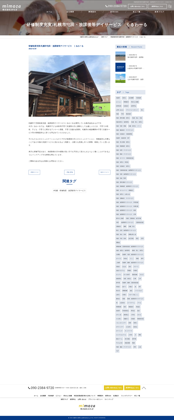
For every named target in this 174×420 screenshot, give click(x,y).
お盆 (140, 347)
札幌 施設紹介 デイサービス (124, 130)
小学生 (133, 314)
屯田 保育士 (127, 278)
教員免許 (128, 114)
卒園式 (129, 270)
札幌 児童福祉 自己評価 (133, 218)
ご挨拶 (118, 262)
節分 (130, 266)
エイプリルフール (121, 335)
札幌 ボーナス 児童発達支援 (124, 158)
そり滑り (118, 318)
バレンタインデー (121, 323)
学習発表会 (125, 310)
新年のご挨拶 (120, 218)
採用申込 (133, 106)
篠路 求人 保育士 (137, 250)
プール (139, 302)
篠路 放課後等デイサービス (135, 298)
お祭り (118, 294)
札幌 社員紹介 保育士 (123, 166)
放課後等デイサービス (127, 222)
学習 (122, 114)
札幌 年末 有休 (121, 238)
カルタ (141, 274)
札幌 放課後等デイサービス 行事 (126, 214)
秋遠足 (138, 306)
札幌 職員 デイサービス (123, 154)
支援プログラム (120, 270)
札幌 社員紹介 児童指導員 (124, 134)
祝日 (125, 306)
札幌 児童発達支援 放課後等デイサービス (128, 170)
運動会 (118, 242)
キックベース (128, 330)
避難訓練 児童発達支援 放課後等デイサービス (129, 246)
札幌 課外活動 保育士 (123, 118)
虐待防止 (126, 314)
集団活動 (134, 274)
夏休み (118, 298)
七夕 (117, 351)
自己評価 (131, 238)
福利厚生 (118, 278)
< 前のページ (34, 172)
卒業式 (135, 270)
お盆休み (122, 302)
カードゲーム (131, 302)
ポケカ (139, 314)
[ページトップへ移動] (144, 388)
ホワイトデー (120, 327)
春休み (135, 327)
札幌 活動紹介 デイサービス (124, 198)
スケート (136, 266)
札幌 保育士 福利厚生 (122, 122)
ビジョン (118, 102)
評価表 (133, 318)
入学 (140, 278)
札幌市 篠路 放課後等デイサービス (132, 262)
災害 (142, 238)
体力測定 (127, 339)
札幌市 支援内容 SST (122, 138)
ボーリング (119, 330)
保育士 (124, 98)
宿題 (123, 298)
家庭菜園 (127, 343)
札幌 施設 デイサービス (123, 347)
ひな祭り (128, 327)
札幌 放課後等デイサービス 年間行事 (127, 206)
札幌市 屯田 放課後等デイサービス (132, 254)
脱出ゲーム (119, 339)
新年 (142, 258)
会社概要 (131, 98)
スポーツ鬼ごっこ (134, 294)
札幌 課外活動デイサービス (124, 182)
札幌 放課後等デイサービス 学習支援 (127, 202)
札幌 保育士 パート (135, 126)
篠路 (125, 226)
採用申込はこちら (157, 6)
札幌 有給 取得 (121, 178)
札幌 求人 (132, 226)
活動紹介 (118, 226)
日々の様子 (127, 274)
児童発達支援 (139, 222)
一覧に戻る (69, 172)
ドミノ (132, 258)
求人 (142, 110)
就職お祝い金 (132, 234)
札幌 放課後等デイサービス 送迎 (126, 210)
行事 (135, 278)
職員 (133, 343)
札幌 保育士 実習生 (122, 162)
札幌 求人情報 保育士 (123, 142)
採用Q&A (118, 106)
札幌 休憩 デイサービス (123, 150)
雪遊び (118, 266)
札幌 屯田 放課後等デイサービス (126, 174)
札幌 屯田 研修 (121, 126)
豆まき (124, 266)
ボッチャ (118, 274)
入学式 (130, 335)
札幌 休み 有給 (137, 118)
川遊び (130, 286)
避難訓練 (124, 290)
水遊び (124, 294)
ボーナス (118, 258)
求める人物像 (134, 102)
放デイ (124, 286)
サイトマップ (109, 399)
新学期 (134, 339)
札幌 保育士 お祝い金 (123, 194)
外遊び (118, 286)
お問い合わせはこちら (137, 6)
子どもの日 (119, 343)
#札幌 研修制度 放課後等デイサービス (69, 191)
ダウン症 (118, 314)
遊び (138, 310)
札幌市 (118, 98)
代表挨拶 (138, 98)
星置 (130, 323)
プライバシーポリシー (132, 110)
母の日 (118, 290)
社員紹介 (126, 106)
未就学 (118, 310)
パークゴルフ (138, 290)
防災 (137, 238)
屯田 (117, 222)
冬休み (125, 258)
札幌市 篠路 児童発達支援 (130, 282)
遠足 (131, 290)
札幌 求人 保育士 (136, 122)
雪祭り (135, 323)
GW (140, 286)
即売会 (133, 310)
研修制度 (118, 306)
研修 (137, 258)
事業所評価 (140, 318)
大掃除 (118, 254)
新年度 (118, 282)
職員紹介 (131, 306)
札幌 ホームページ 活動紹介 (124, 190)
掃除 (140, 335)
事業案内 (126, 102)
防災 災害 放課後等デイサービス (126, 230)
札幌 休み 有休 (121, 234)
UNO (135, 347)
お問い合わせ (120, 110)
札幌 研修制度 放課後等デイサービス (127, 186)
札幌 (117, 114)
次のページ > (104, 172)
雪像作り (126, 318)
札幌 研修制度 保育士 (123, 146)
